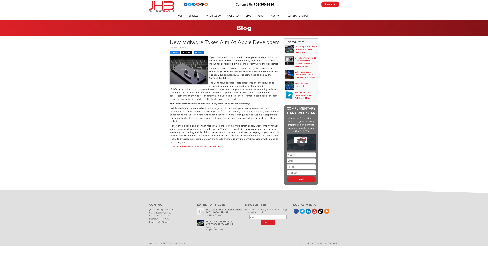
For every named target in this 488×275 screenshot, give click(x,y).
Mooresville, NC (307, 243)
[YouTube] (198, 4)
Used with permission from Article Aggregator (195, 146)
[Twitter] (190, 4)
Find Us (331, 4)
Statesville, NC (320, 243)
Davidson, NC (333, 243)
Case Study (233, 16)
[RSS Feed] (206, 4)
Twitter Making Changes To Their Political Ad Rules (303, 95)
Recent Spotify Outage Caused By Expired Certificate (306, 49)
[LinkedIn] (194, 4)
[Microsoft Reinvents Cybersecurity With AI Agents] (200, 223)
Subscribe (268, 223)
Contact (276, 16)
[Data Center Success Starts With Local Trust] (200, 211)
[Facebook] (186, 4)
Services (194, 16)
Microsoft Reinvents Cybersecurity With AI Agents (220, 224)
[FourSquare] (202, 4)
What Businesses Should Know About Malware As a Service (305, 75)
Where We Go (213, 16)
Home (179, 16)
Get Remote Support (298, 16)
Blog (248, 16)
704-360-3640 (264, 4)
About (261, 16)
